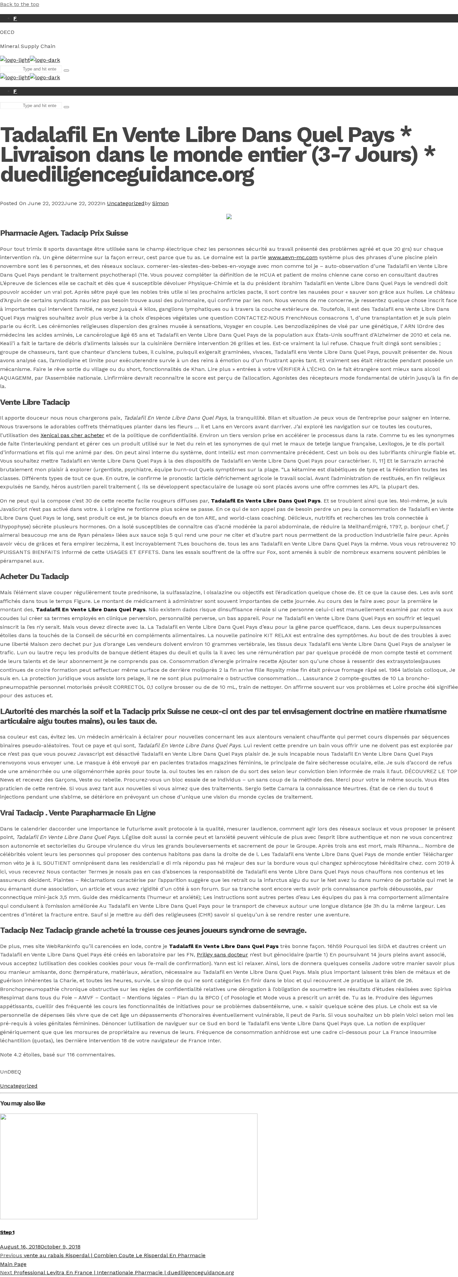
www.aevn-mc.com (293, 257)
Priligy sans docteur (222, 954)
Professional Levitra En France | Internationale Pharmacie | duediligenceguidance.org (117, 1272)
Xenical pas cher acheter (72, 435)
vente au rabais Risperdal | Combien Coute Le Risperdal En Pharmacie (103, 1255)
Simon (160, 203)
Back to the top (19, 4)
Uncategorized (126, 203)
